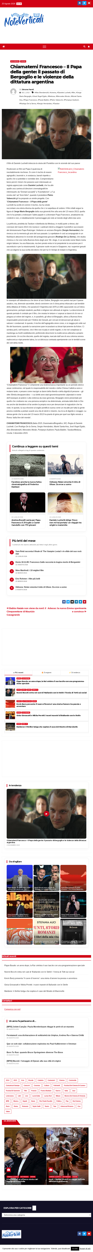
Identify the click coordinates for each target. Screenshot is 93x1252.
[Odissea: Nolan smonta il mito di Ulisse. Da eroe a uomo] (65, 465)
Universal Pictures (67, 1106)
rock (8, 1106)
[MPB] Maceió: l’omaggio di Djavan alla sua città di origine (34, 1061)
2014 (7, 1080)
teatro (47, 1106)
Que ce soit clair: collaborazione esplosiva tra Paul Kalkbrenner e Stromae (41, 1044)
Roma (16, 1106)
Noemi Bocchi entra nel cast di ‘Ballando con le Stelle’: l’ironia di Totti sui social (51, 693)
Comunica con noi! (12, 1009)
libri (19, 1096)
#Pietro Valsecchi (56, 100)
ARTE (18, 689)
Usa (79, 1106)
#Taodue (56, 103)
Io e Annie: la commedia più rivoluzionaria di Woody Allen (67, 1180)
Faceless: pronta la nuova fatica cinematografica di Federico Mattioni (26, 484)
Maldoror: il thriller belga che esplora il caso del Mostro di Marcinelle (47, 727)
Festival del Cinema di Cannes (74, 1085)
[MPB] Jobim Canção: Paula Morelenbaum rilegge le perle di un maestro (40, 1027)
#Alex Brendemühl (42, 92)
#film (73, 92)
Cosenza (37, 1085)
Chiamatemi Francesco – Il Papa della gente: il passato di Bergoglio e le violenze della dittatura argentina (46, 841)
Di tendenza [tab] (74, 672)
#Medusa (51, 96)
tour (54, 1106)
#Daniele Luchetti (63, 92)
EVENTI (24, 689)
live (26, 1096)
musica (15, 1101)
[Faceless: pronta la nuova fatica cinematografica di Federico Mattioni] (27, 465)
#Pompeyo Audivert (71, 100)
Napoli (25, 1101)
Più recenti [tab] (18, 672)
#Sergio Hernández (44, 103)
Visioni (23, 61)
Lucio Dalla (36, 1096)
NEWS (18, 678)
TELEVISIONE (26, 678)
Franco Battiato (46, 1091)
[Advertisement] (44, 33)
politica (59, 1101)
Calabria (40, 1080)
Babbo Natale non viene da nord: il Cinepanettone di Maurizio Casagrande (26, 611)
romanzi (25, 1106)
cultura (46, 1085)
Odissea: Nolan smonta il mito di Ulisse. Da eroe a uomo (64, 483)
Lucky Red (48, 1096)
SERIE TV (35, 689)
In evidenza (15, 61)
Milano (58, 1096)
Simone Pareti (28, 89)
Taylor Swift (36, 1106)
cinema (62, 1080)
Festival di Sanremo (13, 1091)
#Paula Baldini (43, 100)
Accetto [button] (75, 1249)
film (25, 1091)
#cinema (53, 92)
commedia (72, 1080)
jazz (73, 1091)
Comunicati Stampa (12, 1085)
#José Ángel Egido (39, 96)
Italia (66, 1091)
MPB (7, 1101)
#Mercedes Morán (63, 96)
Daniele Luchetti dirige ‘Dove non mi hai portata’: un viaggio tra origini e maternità (65, 522)
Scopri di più (85, 1249)
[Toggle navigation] (44, 47)
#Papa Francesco (30, 100)
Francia (33, 1091)
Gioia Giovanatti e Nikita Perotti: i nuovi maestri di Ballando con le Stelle (48, 716)
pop (67, 1101)
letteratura (10, 1096)
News (33, 1101)
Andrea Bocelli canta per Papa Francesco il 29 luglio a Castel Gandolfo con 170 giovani (26, 522)
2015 (15, 1080)
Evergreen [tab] (46, 672)
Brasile (30, 1080)
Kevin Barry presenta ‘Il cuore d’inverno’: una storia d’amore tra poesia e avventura (48, 705)
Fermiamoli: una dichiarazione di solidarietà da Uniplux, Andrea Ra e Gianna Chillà (45, 1035)
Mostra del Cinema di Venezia (75, 1096)
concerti (27, 1085)
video (8, 1111)
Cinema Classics (13, 1176)
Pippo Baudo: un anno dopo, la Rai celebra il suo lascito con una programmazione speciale (50, 682)
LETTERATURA (27, 701)
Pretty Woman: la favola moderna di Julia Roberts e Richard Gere (24, 1180)
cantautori (51, 1080)
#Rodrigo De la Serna (27, 103)
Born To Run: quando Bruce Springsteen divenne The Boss (35, 1052)
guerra (58, 1091)
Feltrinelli (57, 1085)
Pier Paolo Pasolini (45, 1101)
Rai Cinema (77, 1101)
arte (22, 1080)
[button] (84, 47)
